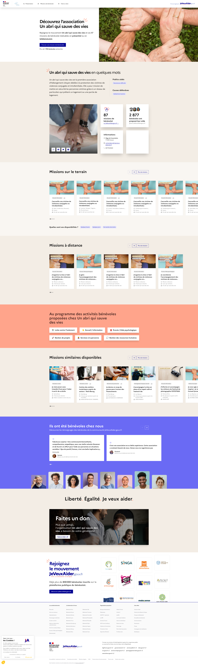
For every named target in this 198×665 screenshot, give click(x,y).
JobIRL (118, 615)
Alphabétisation (52, 615)
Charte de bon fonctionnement (99, 659)
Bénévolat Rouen (70, 612)
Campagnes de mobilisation (140, 629)
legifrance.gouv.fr (107, 648)
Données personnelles (72, 659)
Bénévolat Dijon (86, 623)
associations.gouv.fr (107, 653)
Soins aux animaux (53, 612)
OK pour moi (28, 657)
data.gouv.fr (141, 648)
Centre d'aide (137, 609)
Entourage (119, 626)
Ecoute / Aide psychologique (55, 630)
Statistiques (136, 632)
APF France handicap (105, 623)
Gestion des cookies (119, 659)
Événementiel (52, 633)
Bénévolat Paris (69, 609)
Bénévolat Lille (86, 609)
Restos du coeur (120, 623)
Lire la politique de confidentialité (10, 652)
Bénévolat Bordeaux (70, 626)
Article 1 (118, 612)
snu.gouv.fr (105, 650)
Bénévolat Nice (69, 632)
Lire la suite (55, 452)
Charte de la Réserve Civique (140, 612)
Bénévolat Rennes (70, 615)
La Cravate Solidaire (121, 618)
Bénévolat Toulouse (87, 612)
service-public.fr (131, 648)
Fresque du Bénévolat (139, 615)
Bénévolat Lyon (69, 618)
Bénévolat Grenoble (87, 615)
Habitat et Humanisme (105, 626)
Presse (135, 626)
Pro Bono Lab (120, 632)
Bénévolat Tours (69, 620)
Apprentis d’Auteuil (104, 632)
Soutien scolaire (52, 620)
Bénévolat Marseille (87, 620)
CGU (89, 659)
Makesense (102, 612)
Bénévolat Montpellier (88, 618)
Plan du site (110, 659)
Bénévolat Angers (86, 626)
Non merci (6, 657)
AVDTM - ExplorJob (104, 615)
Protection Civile (104, 629)
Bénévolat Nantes (86, 629)
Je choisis (17, 657)
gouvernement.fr (119, 648)
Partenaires (136, 623)
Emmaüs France (103, 620)
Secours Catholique (121, 620)
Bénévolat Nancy (70, 629)
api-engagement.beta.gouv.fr (133, 650)
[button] (3, 662)
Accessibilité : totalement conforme (57, 659)
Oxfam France (120, 609)
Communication (137, 620)
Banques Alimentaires (105, 609)
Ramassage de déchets (54, 618)
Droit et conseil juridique (54, 627)
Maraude (51, 609)
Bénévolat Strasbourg (71, 623)
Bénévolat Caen (86, 632)
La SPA (101, 618)
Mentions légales (82, 659)
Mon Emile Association (122, 629)
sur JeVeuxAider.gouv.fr (110, 123)
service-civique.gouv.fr (117, 650)
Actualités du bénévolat (139, 618)
